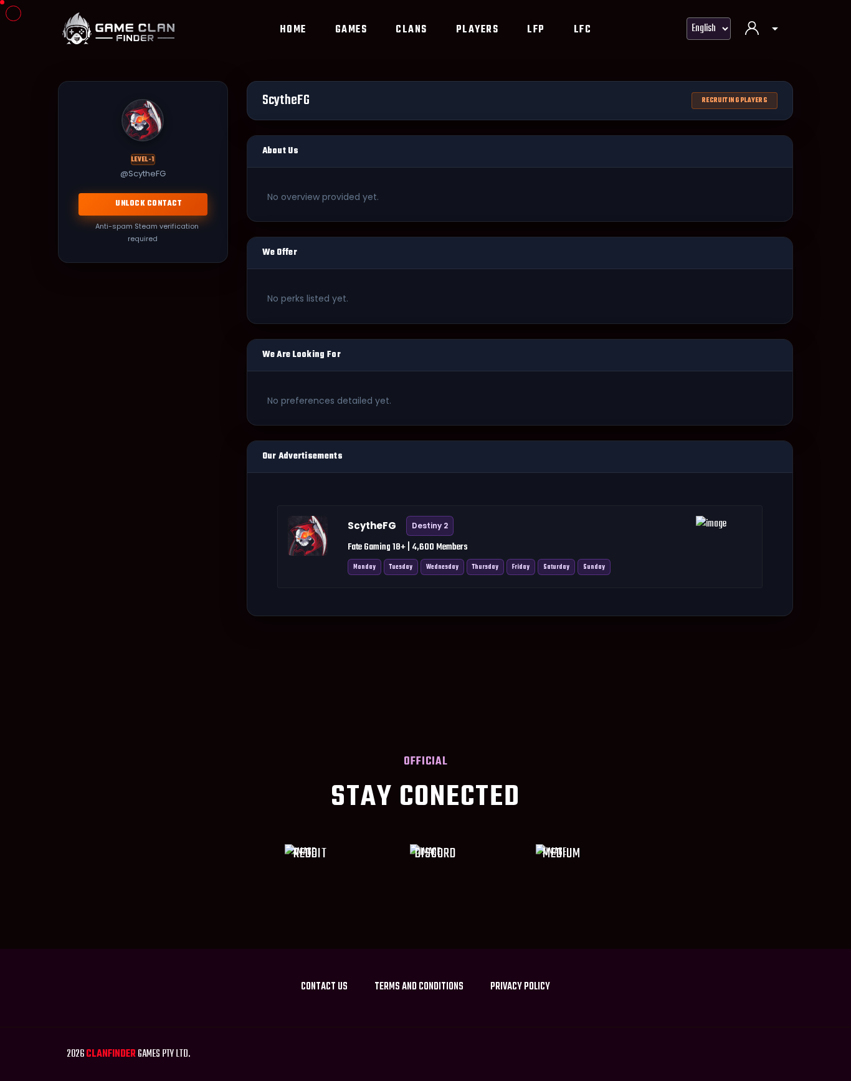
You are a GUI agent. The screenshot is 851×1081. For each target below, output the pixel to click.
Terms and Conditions (419, 987)
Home (293, 30)
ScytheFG (372, 525)
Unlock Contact (148, 203)
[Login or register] (762, 29)
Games (351, 30)
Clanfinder (111, 1054)
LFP (536, 30)
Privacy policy (520, 987)
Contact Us (324, 987)
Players (477, 30)
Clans (411, 30)
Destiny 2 (430, 525)
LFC (583, 30)
